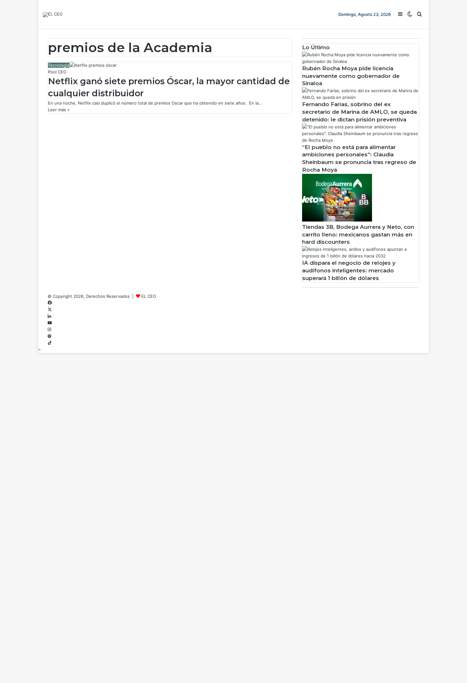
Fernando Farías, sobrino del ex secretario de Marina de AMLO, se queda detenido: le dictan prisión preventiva (359, 112)
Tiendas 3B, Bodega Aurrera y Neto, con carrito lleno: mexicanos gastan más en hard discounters (358, 234)
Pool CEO (57, 71)
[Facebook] (50, 302)
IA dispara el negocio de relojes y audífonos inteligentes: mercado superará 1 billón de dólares (349, 270)
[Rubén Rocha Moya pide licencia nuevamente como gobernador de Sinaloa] (360, 61)
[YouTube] (50, 322)
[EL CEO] (53, 14)
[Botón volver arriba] (39, 349)
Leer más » (59, 109)
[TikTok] (50, 342)
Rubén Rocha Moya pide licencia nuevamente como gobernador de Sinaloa (351, 76)
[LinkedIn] (49, 316)
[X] (50, 309)
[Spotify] (49, 336)
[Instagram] (49, 329)
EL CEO (148, 296)
